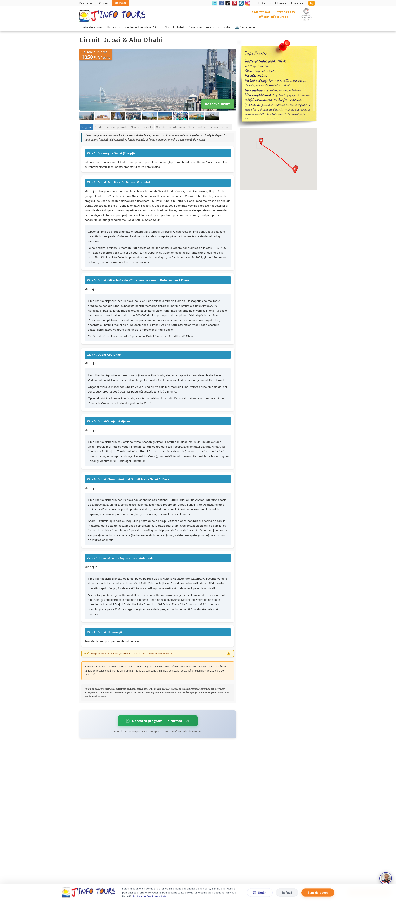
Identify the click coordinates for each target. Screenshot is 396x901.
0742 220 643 (261, 12)
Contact (103, 3)
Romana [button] (296, 3)
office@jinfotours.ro (273, 17)
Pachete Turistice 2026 (142, 27)
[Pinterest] (234, 3)
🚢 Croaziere (246, 27)
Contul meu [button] (277, 3)
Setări (262, 892)
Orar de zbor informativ (170, 127)
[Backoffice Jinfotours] (311, 3)
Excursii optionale (117, 127)
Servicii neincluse (220, 127)
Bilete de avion (91, 27)
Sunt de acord (317, 892)
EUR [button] (261, 3)
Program (86, 127)
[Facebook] (221, 3)
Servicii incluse (197, 127)
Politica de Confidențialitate (149, 896)
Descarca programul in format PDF (160, 721)
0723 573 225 (286, 12)
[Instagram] (247, 3)
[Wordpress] (241, 3)
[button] (295, 170)
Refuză (287, 892)
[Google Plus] (227, 3)
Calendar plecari (202, 27)
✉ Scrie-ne (120, 2)
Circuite (225, 27)
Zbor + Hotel (175, 27)
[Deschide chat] (386, 878)
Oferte (98, 127)
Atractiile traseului (142, 127)
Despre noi (85, 3)
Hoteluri (114, 27)
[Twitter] (214, 3)
